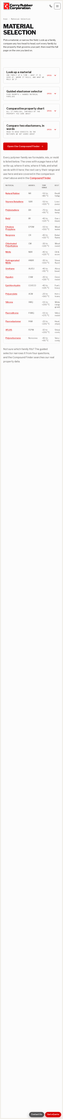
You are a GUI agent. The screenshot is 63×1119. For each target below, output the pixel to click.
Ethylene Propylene (10, 228)
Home (5, 19)
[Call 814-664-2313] (50, 6)
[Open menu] (57, 6)
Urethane (10, 268)
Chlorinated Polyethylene (12, 244)
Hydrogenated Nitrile (12, 261)
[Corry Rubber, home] (18, 6)
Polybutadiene (12, 210)
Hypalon (9, 277)
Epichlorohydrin (13, 285)
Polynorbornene (13, 338)
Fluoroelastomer (13, 321)
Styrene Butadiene (14, 201)
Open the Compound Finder (23, 146)
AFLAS (9, 330)
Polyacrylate (11, 294)
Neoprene (10, 235)
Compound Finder (40, 177)
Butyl (8, 218)
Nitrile (8, 252)
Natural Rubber (13, 193)
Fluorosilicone (12, 313)
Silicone (9, 302)
